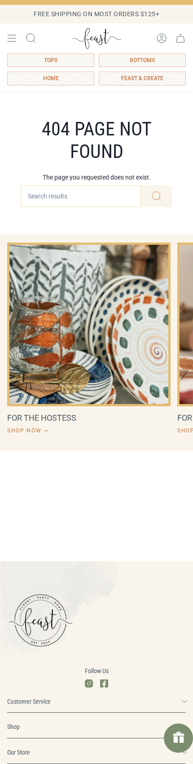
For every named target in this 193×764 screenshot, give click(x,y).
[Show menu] (12, 38)
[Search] (156, 196)
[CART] (180, 38)
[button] (31, 38)
